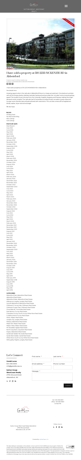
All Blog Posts (10, 114)
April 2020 (9, 255)
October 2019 (10, 265)
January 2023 (10, 201)
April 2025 (9, 154)
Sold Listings (10, 120)
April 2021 (9, 239)
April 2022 (9, 219)
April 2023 (9, 195)
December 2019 (11, 261)
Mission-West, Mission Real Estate (16, 325)
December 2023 (11, 180)
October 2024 (10, 162)
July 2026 (9, 128)
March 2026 (10, 136)
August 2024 (10, 164)
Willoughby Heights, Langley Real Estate (19, 340)
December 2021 (11, 225)
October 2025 (10, 144)
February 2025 (11, 158)
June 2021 (9, 235)
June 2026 (9, 130)
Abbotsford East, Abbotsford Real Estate (19, 295)
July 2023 (9, 188)
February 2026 (11, 138)
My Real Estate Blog (12, 116)
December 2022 (11, 203)
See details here (11, 90)
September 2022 (11, 209)
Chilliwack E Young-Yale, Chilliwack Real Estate (21, 305)
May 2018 (9, 288)
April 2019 (9, 276)
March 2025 (10, 156)
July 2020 (9, 251)
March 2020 (10, 257)
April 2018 (9, 290)
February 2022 (11, 223)
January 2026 (10, 140)
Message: (35, 371)
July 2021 (9, 233)
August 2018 (10, 282)
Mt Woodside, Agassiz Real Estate (16, 327)
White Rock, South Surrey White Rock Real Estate (22, 338)
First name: (36, 356)
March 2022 (10, 221)
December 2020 (11, 243)
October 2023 (10, 184)
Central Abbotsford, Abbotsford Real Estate (23, 81)
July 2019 (9, 270)
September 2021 (11, 229)
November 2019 (11, 263)
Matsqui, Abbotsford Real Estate (16, 321)
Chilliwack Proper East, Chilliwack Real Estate (20, 307)
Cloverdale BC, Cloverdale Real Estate (18, 309)
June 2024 (9, 168)
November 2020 (11, 245)
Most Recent (10, 126)
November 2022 (11, 205)
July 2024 (9, 166)
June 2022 (9, 215)
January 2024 (10, 178)
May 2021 (9, 237)
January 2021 (10, 241)
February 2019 (11, 278)
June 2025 (9, 150)
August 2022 (10, 211)
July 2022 (9, 213)
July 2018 (9, 284)
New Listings (10, 118)
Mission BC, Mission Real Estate (16, 323)
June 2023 (9, 191)
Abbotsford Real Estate (13, 297)
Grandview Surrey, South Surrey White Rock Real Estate (24, 313)
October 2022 (10, 207)
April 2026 (9, 134)
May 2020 (9, 253)
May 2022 (9, 217)
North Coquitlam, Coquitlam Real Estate (19, 329)
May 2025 (9, 152)
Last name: (57, 356)
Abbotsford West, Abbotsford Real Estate (19, 299)
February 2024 (11, 176)
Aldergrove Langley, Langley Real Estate (19, 301)
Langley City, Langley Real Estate (16, 319)
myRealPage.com (43, 439)
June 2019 (9, 271)
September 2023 (11, 186)
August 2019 (10, 267)
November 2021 (11, 227)
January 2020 (10, 259)
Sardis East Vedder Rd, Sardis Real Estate (19, 334)
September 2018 (11, 280)
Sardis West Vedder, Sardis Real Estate (18, 336)
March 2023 (10, 197)
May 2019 (9, 274)
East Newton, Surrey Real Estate (16, 311)
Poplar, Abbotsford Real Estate (16, 332)
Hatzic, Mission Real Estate (14, 317)
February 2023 (11, 199)
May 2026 (9, 132)
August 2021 (10, 231)
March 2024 (10, 174)
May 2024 (9, 170)
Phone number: (59, 364)
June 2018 (9, 286)
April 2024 (9, 172)
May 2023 (9, 193)
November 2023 (11, 182)
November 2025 (11, 142)
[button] (7, 381)
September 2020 (11, 249)
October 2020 (11, 247)
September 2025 (11, 146)
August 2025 (10, 148)
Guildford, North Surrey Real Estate (17, 315)
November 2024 (11, 160)
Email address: (37, 364)
